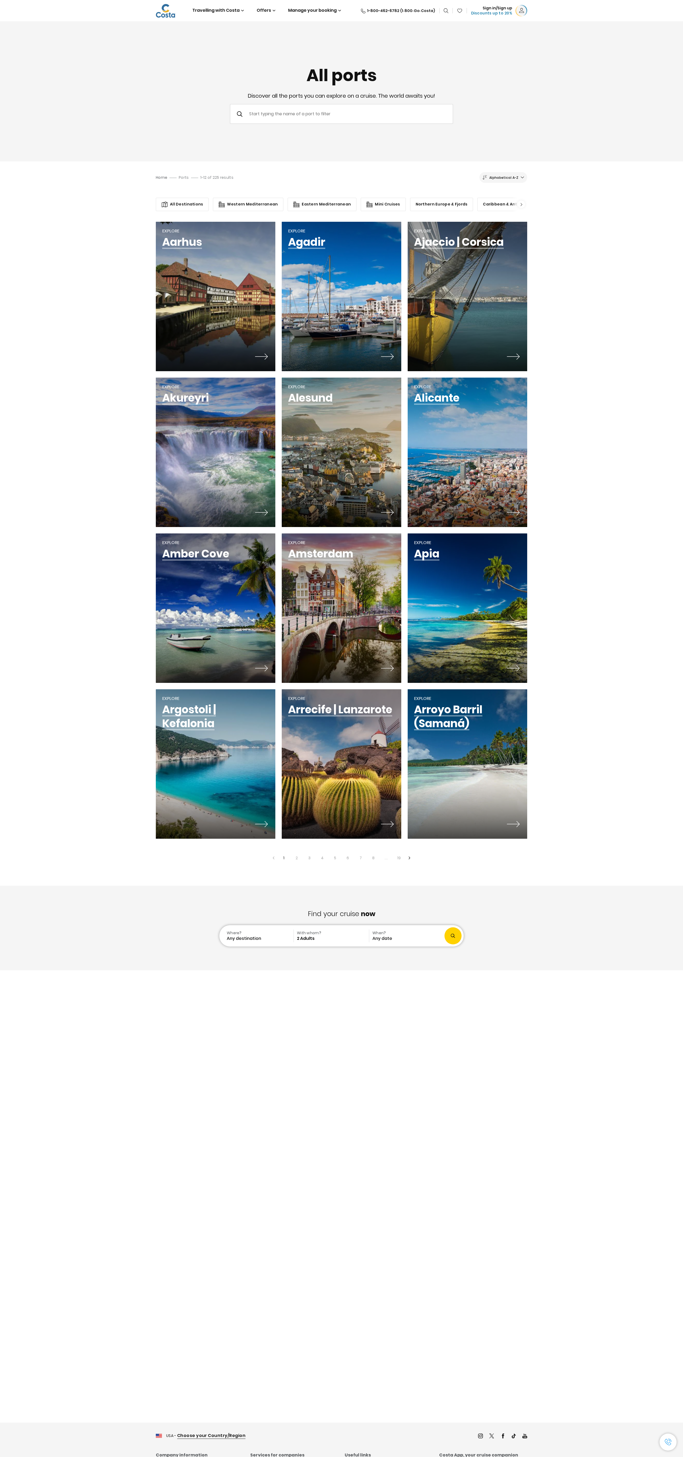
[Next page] (410, 858)
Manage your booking (312, 10)
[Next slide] (520, 204)
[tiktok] (514, 1437)
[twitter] (491, 1437)
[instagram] (480, 1437)
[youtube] (524, 1437)
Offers (264, 10)
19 (397, 856)
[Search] (446, 11)
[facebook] (503, 1437)
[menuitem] (255, 935)
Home (161, 177)
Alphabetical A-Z (504, 177)
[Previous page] (273, 858)
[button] (459, 10)
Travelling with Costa (216, 10)
